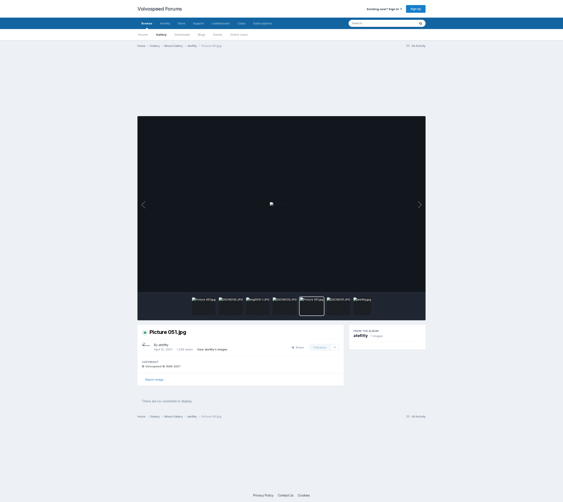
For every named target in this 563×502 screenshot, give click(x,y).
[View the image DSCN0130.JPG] (231, 306)
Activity (165, 23)
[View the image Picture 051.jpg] (312, 306)
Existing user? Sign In (383, 9)
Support (198, 23)
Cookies (304, 495)
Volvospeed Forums (159, 9)
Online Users (239, 34)
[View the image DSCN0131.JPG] (338, 306)
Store (181, 23)
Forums (143, 34)
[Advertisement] (281, 85)
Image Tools (407, 284)
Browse (146, 23)
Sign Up (416, 9)
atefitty (163, 345)
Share (299, 347)
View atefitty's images (212, 349)
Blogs (201, 34)
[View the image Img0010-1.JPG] (257, 306)
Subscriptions (262, 23)
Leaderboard (221, 23)
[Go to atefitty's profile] (147, 347)
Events (217, 34)
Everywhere (402, 23)
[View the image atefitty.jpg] (362, 306)
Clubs (241, 23)
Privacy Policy (263, 495)
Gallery (161, 34)
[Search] (421, 23)
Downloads (182, 34)
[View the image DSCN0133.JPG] (285, 306)
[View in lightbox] (281, 204)
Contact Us (286, 495)
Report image (154, 379)
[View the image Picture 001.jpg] (204, 306)
